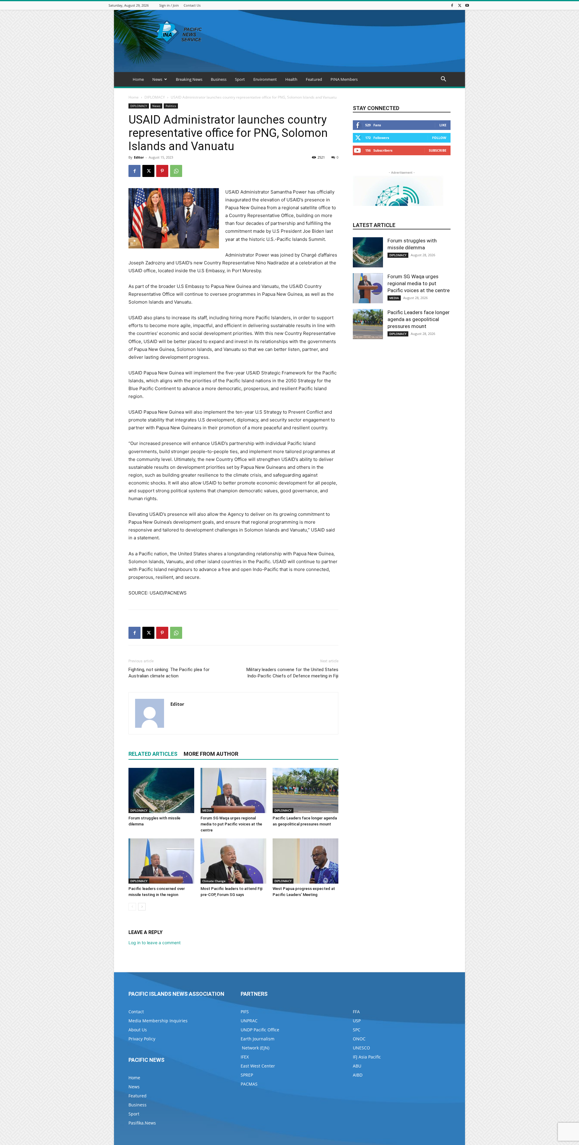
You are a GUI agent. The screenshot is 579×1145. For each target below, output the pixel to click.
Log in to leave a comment (154, 942)
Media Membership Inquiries (158, 1021)
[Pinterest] (162, 171)
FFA (356, 1011)
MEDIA (207, 810)
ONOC (359, 1039)
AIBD (357, 1075)
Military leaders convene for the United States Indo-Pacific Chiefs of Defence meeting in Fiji (292, 673)
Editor (139, 157)
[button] (443, 80)
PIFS (245, 1011)
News (157, 79)
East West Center (258, 1066)
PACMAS (249, 1084)
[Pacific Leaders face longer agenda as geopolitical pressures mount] (305, 790)
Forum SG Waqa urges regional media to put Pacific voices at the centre (231, 824)
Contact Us (192, 5)
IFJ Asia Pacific (367, 1057)
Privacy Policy (141, 1039)
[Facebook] (452, 5)
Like (442, 125)
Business (218, 79)
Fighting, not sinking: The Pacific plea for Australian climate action (169, 673)
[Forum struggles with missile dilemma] (161, 790)
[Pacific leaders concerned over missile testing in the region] (161, 861)
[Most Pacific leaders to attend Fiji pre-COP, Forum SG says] (233, 861)
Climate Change (214, 881)
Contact (136, 1011)
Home (138, 79)
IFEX (245, 1057)
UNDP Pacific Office (260, 1030)
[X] (459, 5)
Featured (314, 79)
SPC (356, 1030)
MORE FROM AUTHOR (211, 754)
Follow (439, 137)
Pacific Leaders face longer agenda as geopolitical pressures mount (419, 319)
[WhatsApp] (176, 171)
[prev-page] (132, 906)
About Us (137, 1030)
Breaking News (189, 79)
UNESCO (361, 1048)
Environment (265, 79)
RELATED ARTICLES (152, 754)
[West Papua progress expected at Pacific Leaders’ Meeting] (305, 861)
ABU (357, 1066)
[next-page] (142, 906)
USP (357, 1021)
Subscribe (437, 150)
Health (291, 79)
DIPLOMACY (154, 97)
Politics (171, 106)
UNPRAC (249, 1021)
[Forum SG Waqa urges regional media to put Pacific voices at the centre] (233, 790)
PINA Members (344, 79)
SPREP (247, 1075)
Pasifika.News (142, 1123)
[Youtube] (467, 5)
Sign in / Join (169, 5)
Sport (240, 79)
